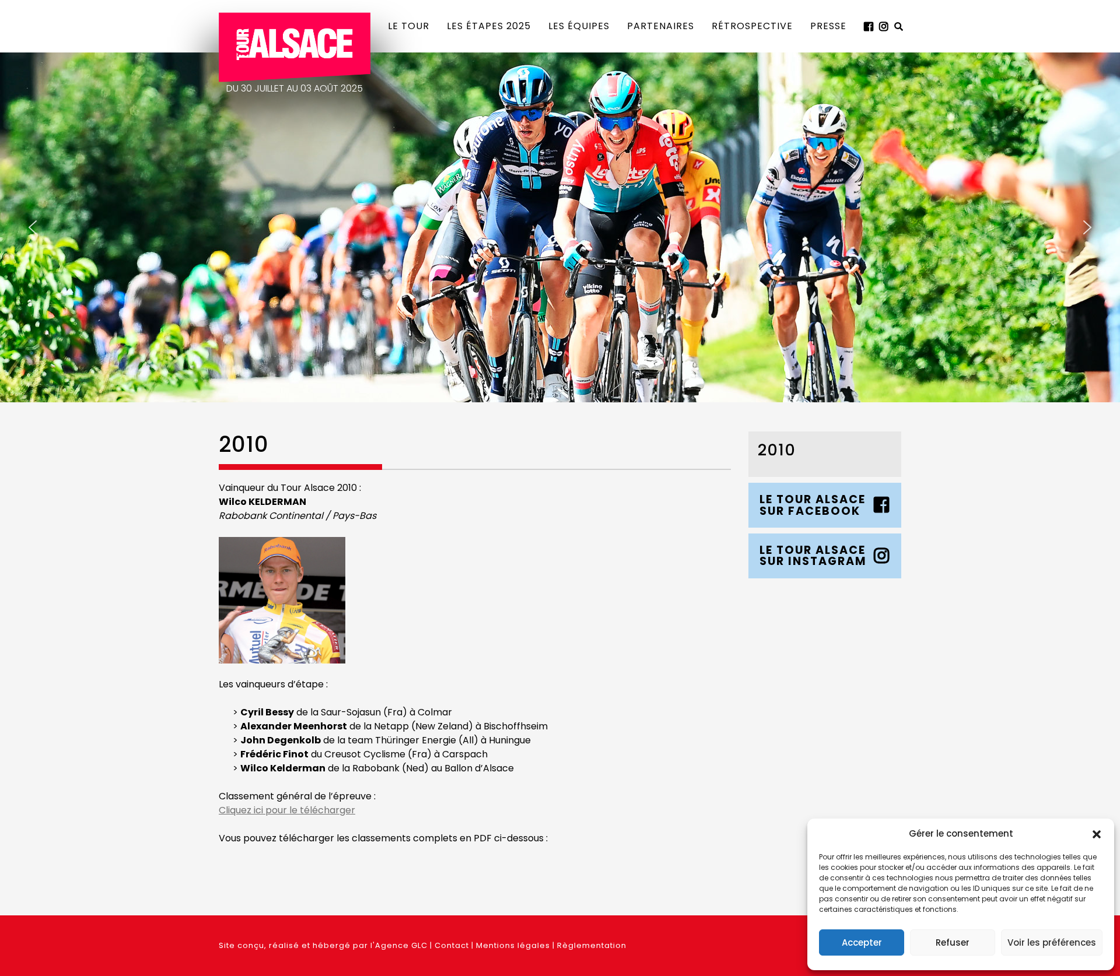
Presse (828, 26)
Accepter (862, 942)
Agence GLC (401, 945)
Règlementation (591, 945)
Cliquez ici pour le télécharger (287, 810)
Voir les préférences (1051, 942)
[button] (1096, 834)
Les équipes (579, 26)
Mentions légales (513, 945)
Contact (452, 945)
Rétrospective (752, 26)
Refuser (953, 942)
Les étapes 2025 (489, 26)
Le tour (408, 26)
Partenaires (660, 26)
